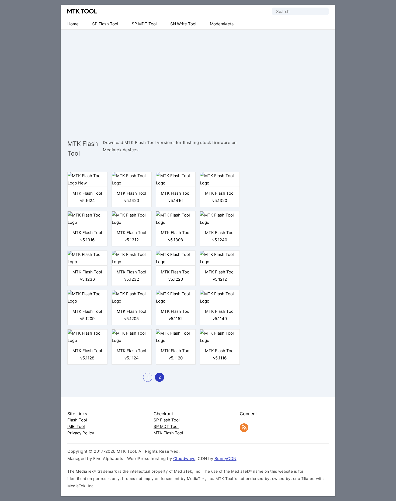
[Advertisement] (198, 78)
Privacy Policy (80, 432)
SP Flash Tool (167, 420)
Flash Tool (77, 420)
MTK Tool (82, 11)
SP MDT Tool (166, 426)
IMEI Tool (76, 426)
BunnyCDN (225, 458)
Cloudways (184, 458)
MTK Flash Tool (168, 432)
